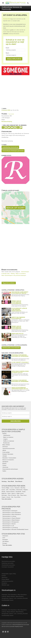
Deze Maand (18, 481)
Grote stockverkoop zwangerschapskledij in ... (20, 388)
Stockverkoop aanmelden (8, 561)
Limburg (4, 596)
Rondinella (18, 491)
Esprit (9, 493)
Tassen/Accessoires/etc (8, 448)
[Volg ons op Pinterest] (8, 632)
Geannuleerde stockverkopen (10, 469)
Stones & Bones (10, 491)
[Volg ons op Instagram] (5, 632)
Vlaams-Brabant (11, 596)
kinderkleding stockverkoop (10, 147)
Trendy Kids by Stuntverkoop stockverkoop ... (17, 302)
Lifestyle (4, 456)
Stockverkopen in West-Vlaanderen (11, 514)
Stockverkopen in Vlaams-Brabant (11, 518)
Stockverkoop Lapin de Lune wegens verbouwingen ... (19, 309)
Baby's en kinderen (8, 437)
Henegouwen (5, 598)
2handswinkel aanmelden (8, 565)
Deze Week (11, 481)
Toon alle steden (7, 545)
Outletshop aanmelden (8, 563)
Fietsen (4, 465)
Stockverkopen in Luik (8, 525)
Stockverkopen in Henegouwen (10, 522)
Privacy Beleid (5, 579)
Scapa (23, 491)
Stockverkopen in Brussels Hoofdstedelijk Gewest (15, 529)
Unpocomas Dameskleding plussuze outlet (20, 372)
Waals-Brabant (19, 596)
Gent (3, 537)
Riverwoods (19, 489)
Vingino (4, 497)
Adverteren (4, 577)
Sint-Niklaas (5, 541)
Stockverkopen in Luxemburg (10, 527)
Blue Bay (23, 487)
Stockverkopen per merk (13, 486)
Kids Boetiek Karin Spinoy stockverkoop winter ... (19, 292)
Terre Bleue (12, 489)
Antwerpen (5, 535)
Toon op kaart (11, 113)
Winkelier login (5, 585)
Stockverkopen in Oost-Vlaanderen (11, 512)
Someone (17, 487)
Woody (3, 491)
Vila (12, 497)
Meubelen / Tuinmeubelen (9, 457)
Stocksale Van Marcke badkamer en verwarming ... (19, 356)
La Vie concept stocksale (20, 362)
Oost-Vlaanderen (12, 594)
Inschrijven (15, 421)
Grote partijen (6, 452)
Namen (11, 598)
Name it (13, 493)
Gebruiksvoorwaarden (7, 581)
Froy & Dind (17, 497)
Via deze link (6, 18)
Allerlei (4, 450)
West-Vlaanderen (22, 594)
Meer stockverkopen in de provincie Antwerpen (14, 275)
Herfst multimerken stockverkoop (18, 318)
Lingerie (5, 439)
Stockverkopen (13, 534)
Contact (4, 575)
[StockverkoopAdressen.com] (15, 3)
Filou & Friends (12, 495)
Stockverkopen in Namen (9, 523)
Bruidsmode (6, 442)
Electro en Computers (8, 459)
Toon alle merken (6, 499)
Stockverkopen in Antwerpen (9, 510)
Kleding (4, 433)
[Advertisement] (15, 91)
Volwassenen (6, 435)
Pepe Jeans (23, 495)
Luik (15, 598)
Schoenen (5, 446)
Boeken (4, 463)
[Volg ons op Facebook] (3, 632)
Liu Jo (12, 487)
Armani (8, 497)
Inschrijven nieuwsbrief (8, 567)
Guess (3, 489)
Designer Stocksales (7, 454)
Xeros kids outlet (17, 333)
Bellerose (4, 493)
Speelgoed (5, 461)
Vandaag (4, 481)
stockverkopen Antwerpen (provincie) (13, 150)
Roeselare (5, 539)
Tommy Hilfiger (5, 487)
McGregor (4, 495)
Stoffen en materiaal (8, 441)
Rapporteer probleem (9, 283)
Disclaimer (4, 583)
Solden (4, 471)
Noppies (25, 489)
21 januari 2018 (6, 110)
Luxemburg (19, 598)
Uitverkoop (5, 467)
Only (18, 495)
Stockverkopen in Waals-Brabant (11, 520)
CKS (7, 489)
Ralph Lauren (20, 493)
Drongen (4, 543)
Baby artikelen (6, 444)
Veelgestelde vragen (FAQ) (9, 573)
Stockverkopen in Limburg (9, 516)
